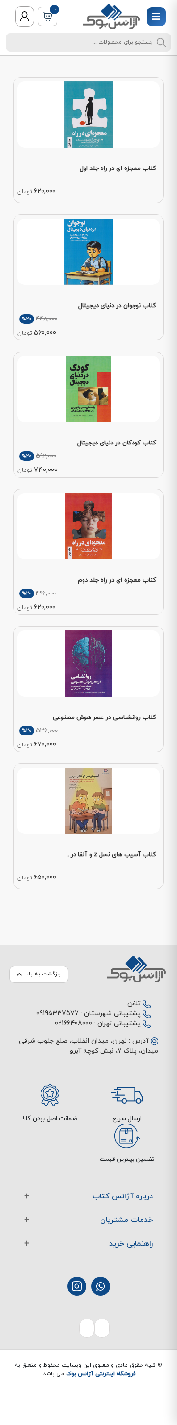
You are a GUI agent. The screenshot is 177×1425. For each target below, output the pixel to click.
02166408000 (73, 1023)
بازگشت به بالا (43, 974)
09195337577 (57, 1013)
